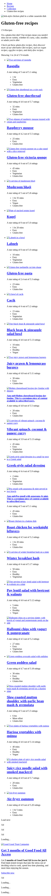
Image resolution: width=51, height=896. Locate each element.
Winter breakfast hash (23, 558)
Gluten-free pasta (19, 273)
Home (9, 3)
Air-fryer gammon (20, 799)
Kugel (11, 216)
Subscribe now (7, 873)
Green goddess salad (21, 662)
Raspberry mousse (20, 128)
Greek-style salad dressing (26, 465)
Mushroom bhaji (19, 187)
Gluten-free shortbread (24, 96)
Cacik (11, 300)
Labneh (12, 244)
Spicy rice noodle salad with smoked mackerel (27, 770)
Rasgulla (13, 66)
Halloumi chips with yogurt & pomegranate (27, 631)
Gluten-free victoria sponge (27, 157)
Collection (11, 8)
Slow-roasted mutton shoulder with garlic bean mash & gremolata (25, 701)
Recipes (10, 6)
